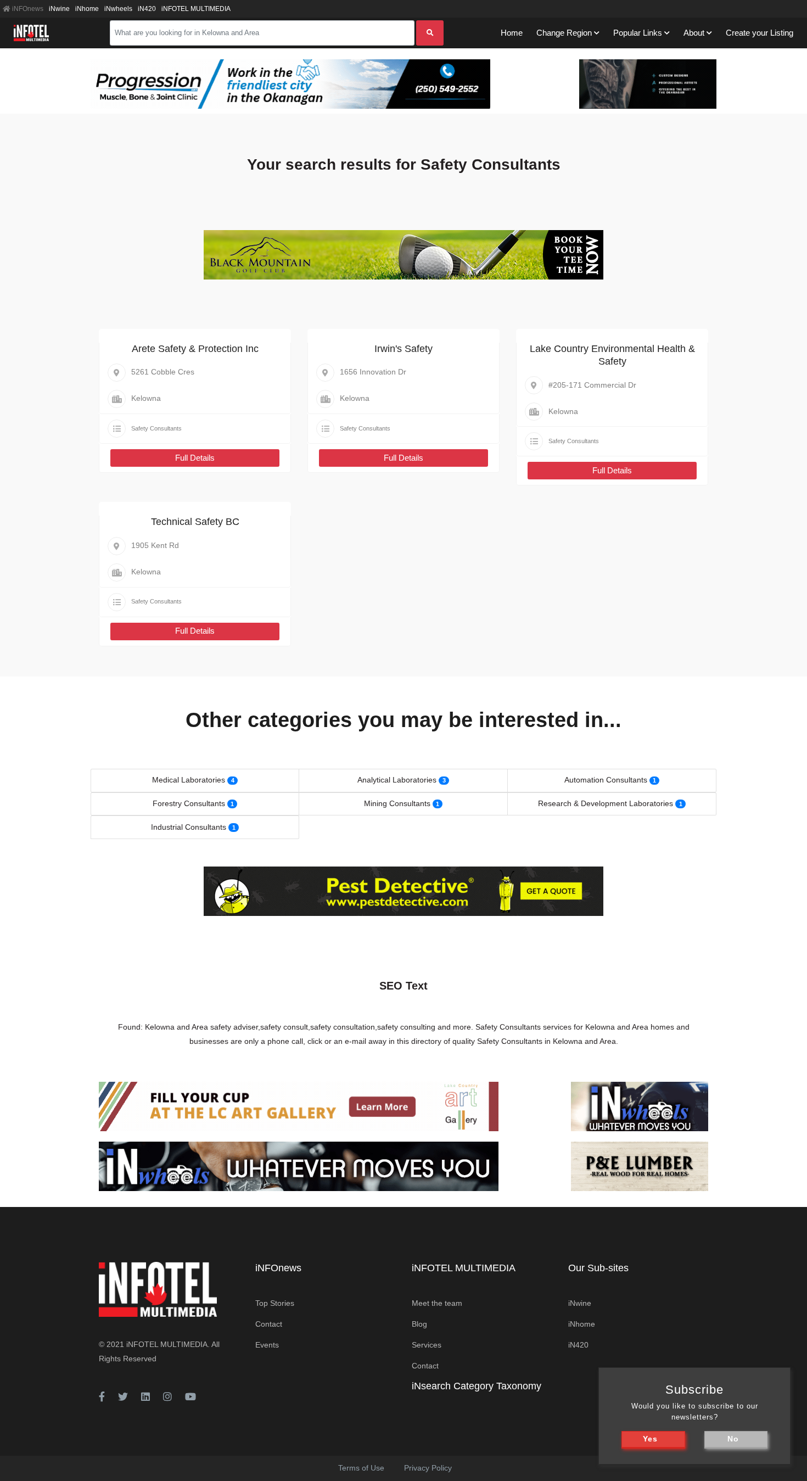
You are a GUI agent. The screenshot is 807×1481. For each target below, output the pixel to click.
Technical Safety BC (195, 521)
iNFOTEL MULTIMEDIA (196, 9)
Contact (268, 1324)
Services (426, 1344)
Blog (419, 1324)
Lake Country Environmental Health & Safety (612, 355)
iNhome (87, 9)
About (693, 32)
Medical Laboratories (188, 779)
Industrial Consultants (188, 827)
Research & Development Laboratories (605, 803)
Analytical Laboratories (396, 779)
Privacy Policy (428, 1467)
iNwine (59, 9)
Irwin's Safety (403, 348)
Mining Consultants (397, 803)
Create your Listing (759, 32)
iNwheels (118, 9)
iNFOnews (26, 9)
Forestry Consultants (189, 803)
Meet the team (437, 1303)
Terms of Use (361, 1467)
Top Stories (274, 1303)
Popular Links (637, 32)
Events (267, 1344)
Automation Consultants (605, 779)
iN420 (147, 9)
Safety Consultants (156, 428)
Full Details (195, 457)
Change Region (564, 32)
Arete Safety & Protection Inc (195, 348)
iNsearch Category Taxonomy (476, 1386)
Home (512, 32)
